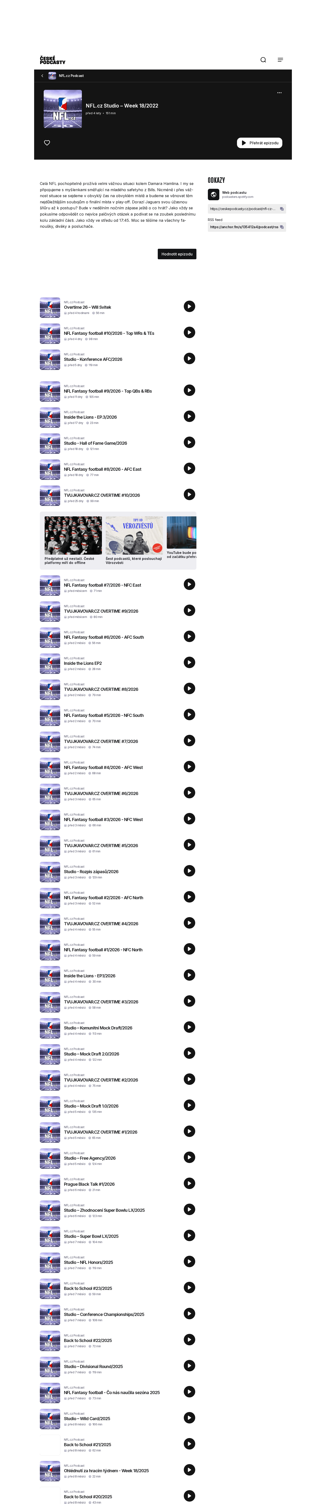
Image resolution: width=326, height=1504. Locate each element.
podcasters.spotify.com (237, 197)
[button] (263, 59)
